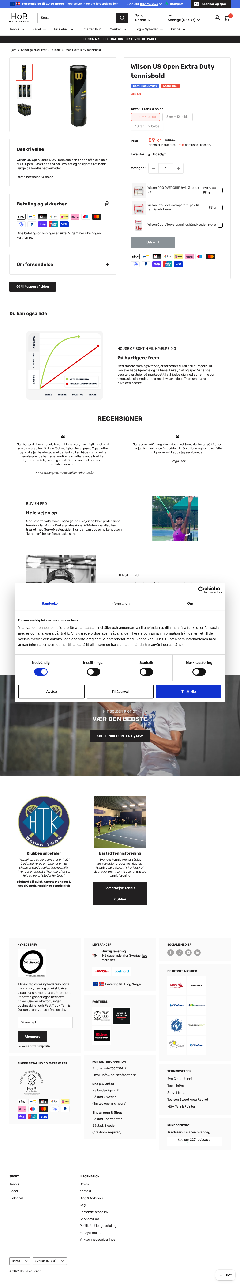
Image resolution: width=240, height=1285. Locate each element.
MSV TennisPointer (181, 1107)
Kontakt (85, 1191)
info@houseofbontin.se (119, 1075)
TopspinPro (175, 1086)
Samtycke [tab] (50, 603)
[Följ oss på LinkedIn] (197, 952)
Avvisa (51, 691)
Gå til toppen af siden (32, 286)
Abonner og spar (214, 4)
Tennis (14, 29)
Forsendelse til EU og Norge (70, 3)
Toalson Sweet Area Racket (187, 1100)
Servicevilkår (89, 1219)
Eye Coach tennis (180, 1079)
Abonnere (32, 1036)
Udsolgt (152, 242)
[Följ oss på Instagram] (179, 952)
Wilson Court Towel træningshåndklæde (176, 225)
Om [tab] (190, 603)
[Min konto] (217, 17)
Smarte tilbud (91, 29)
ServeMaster (177, 1093)
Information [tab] (120, 603)
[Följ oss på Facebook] (170, 952)
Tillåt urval (120, 691)
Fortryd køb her (91, 1233)
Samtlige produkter (34, 50)
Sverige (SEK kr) (45, 1260)
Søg (83, 1205)
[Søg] (122, 18)
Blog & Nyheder (146, 29)
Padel (36, 29)
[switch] (93, 672)
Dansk (16, 1260)
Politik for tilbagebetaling (98, 1226)
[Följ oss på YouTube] (188, 952)
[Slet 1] (153, 168)
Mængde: (138, 168)
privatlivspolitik (40, 1046)
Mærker (115, 29)
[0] (227, 18)
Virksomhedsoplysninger (98, 1240)
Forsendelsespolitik (94, 1212)
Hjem (12, 50)
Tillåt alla (188, 691)
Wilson (136, 93)
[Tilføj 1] (178, 168)
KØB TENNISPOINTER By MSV (120, 736)
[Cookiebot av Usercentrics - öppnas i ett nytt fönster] (201, 589)
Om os (175, 29)
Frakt (180, 145)
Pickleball (61, 29)
